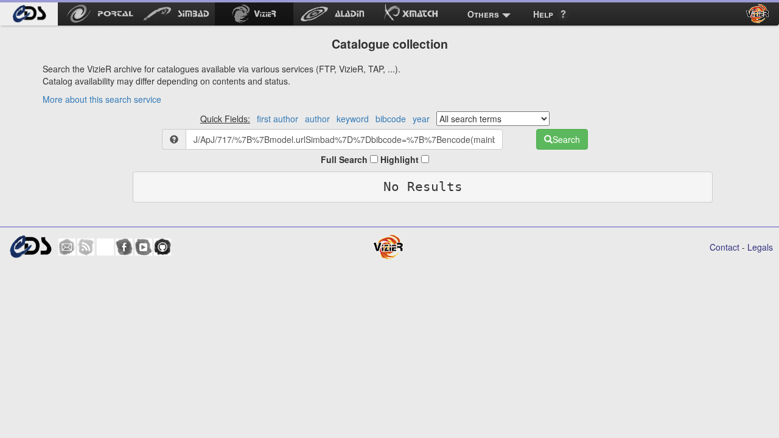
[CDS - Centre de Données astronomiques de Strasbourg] (30, 246)
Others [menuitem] (483, 14)
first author (277, 119)
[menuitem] (29, 14)
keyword (353, 119)
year (421, 119)
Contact (724, 247)
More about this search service (102, 99)
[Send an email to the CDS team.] (66, 246)
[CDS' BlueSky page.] (105, 246)
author (317, 119)
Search (566, 139)
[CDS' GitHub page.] (162, 246)
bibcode (391, 119)
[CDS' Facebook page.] (124, 246)
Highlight (400, 159)
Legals (760, 247)
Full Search (345, 159)
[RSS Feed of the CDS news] (85, 246)
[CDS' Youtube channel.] (143, 246)
